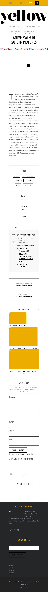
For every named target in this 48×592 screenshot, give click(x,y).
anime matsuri (28, 176)
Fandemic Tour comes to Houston (23, 348)
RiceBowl (28, 185)
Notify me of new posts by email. (22, 458)
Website (11, 439)
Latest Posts (31, 228)
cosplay (30, 180)
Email (24, 216)
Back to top (23, 587)
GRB (18, 185)
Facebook (24, 199)
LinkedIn (24, 213)
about (11, 568)
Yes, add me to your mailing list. (23, 454)
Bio (16, 228)
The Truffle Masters (18, 326)
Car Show (18, 180)
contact (11, 573)
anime (16, 176)
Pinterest (24, 206)
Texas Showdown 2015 (24, 295)
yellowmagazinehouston (25, 245)
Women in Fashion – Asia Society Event (24, 372)
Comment (12, 397)
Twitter (24, 203)
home (11, 565)
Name (11, 421)
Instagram (21, 240)
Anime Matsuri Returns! (24, 284)
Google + (24, 209)
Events (17, 34)
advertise (12, 570)
